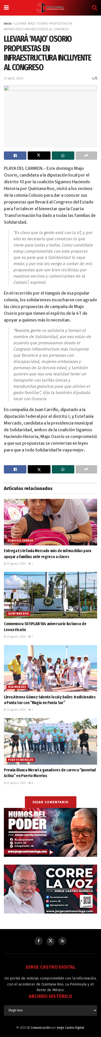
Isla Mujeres (17, 687)
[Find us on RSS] (62, 941)
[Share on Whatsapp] (63, 155)
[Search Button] (94, 8)
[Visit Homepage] (50, 8)
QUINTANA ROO (18, 613)
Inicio (7, 23)
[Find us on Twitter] (50, 941)
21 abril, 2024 (14, 78)
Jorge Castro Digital (70, 1027)
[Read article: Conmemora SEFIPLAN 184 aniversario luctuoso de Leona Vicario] (50, 595)
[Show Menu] (6, 8)
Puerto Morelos (20, 760)
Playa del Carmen (20, 540)
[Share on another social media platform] (86, 155)
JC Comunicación (39, 1027)
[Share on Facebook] (15, 155)
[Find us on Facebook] (38, 941)
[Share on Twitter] (39, 155)
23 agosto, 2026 (16, 563)
